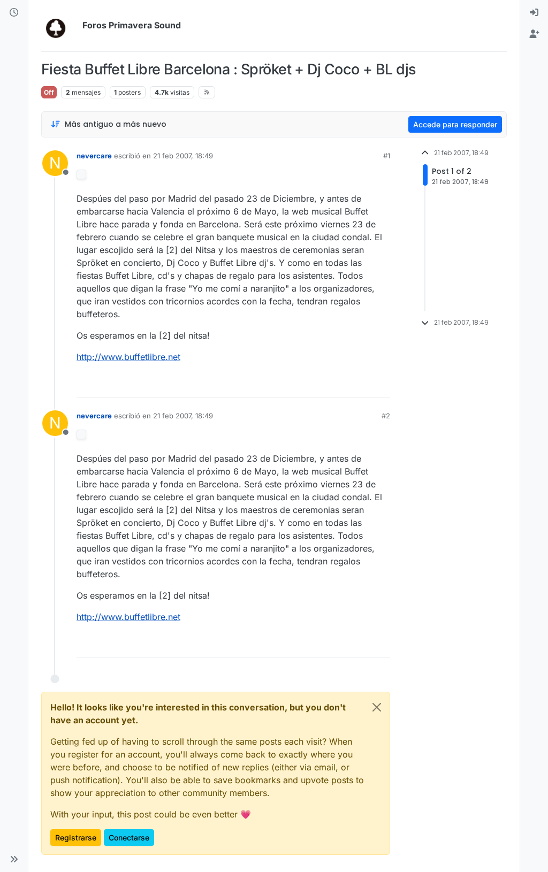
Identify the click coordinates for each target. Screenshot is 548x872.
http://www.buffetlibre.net (128, 356)
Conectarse (129, 837)
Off (49, 92)
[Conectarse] (534, 12)
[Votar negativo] (359, 384)
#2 (386, 415)
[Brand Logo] (59, 26)
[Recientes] (14, 12)
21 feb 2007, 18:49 (183, 155)
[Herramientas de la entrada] (381, 384)
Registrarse (75, 837)
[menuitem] (534, 12)
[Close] (377, 707)
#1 (386, 155)
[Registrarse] (534, 34)
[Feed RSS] (207, 92)
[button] (14, 859)
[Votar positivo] (322, 384)
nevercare (94, 155)
